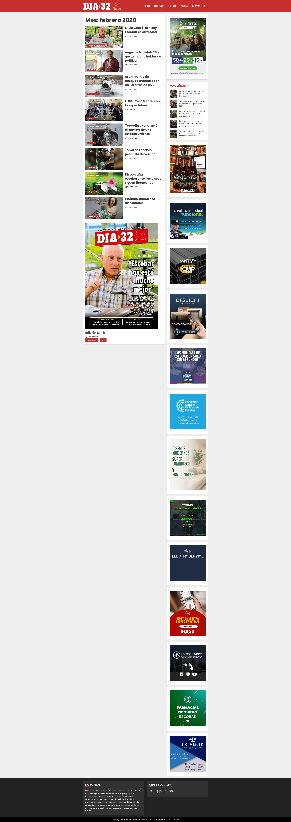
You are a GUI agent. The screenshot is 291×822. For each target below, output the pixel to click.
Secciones (171, 6)
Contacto (197, 6)
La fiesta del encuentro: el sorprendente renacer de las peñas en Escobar (191, 123)
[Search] (204, 6)
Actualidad (91, 167)
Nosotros (158, 6)
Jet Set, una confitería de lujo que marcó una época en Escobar (191, 93)
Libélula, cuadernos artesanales (104, 208)
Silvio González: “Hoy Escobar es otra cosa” (104, 37)
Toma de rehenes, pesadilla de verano (104, 159)
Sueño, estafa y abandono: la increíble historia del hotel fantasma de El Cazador (191, 133)
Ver (103, 340)
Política (90, 118)
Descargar (92, 340)
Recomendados (93, 216)
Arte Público (92, 143)
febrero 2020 (132, 36)
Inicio (147, 6)
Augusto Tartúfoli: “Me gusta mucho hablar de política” (104, 61)
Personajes (91, 69)
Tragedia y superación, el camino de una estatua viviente (104, 134)
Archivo (184, 6)
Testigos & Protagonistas (96, 45)
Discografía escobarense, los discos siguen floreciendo (104, 183)
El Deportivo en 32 (93, 94)
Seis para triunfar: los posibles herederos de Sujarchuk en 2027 (192, 103)
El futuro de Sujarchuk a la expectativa (104, 110)
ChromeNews (159, 819)
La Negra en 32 (92, 192)
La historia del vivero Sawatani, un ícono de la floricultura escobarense (192, 113)
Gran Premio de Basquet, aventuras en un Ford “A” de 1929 (104, 86)
